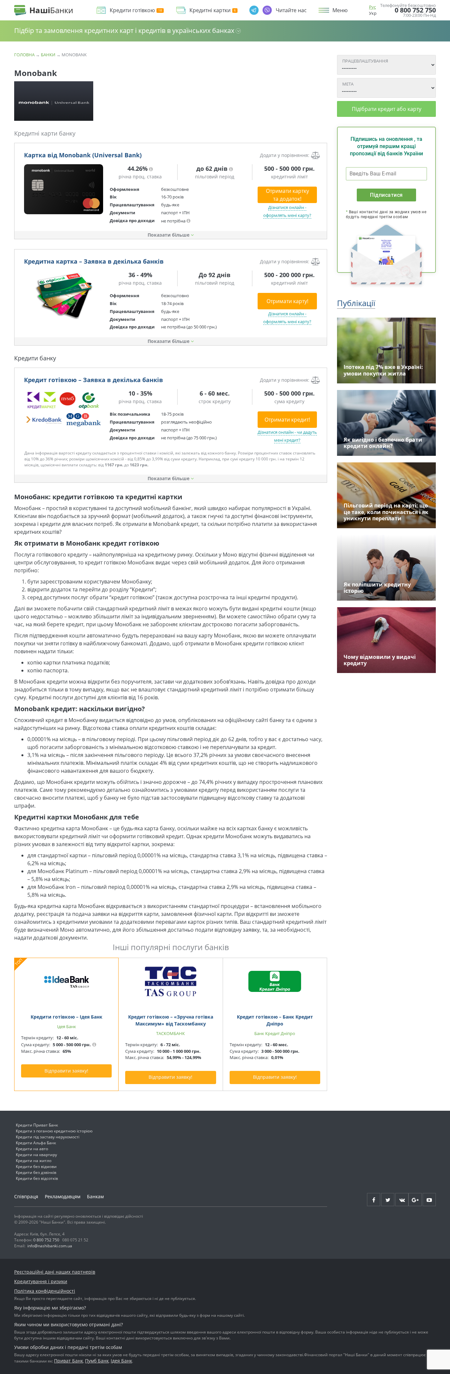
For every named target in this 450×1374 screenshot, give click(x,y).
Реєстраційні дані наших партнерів (54, 1272)
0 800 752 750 (415, 10)
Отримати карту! (287, 301)
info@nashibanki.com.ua (49, 1246)
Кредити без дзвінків (36, 1172)
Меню (340, 10)
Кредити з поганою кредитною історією (54, 1131)
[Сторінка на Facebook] (373, 1199)
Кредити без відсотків (37, 1178)
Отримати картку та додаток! (287, 194)
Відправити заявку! (66, 1071)
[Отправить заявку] (63, 189)
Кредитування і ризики (40, 1281)
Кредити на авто (32, 1149)
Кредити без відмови (36, 1166)
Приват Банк (68, 1361)
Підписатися (386, 195)
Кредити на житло (33, 1160)
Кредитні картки (210, 10)
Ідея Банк (121, 1361)
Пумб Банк (97, 1361)
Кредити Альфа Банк (36, 1143)
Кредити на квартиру (36, 1154)
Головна (24, 55)
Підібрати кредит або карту (386, 109)
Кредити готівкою (132, 10)
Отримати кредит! (287, 419)
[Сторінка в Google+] (415, 1199)
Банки (48, 55)
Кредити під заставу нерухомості (47, 1137)
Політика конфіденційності (44, 1291)
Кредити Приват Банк (37, 1125)
